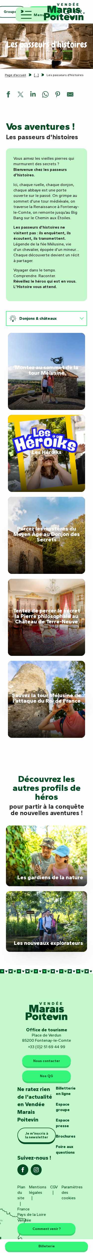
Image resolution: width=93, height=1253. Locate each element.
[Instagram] (36, 1171)
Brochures (65, 1136)
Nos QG (46, 1076)
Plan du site (21, 1192)
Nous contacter (46, 1061)
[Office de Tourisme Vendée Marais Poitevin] (64, 11)
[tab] (41, 318)
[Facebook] (22, 1171)
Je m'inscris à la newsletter (36, 1135)
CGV (54, 1187)
